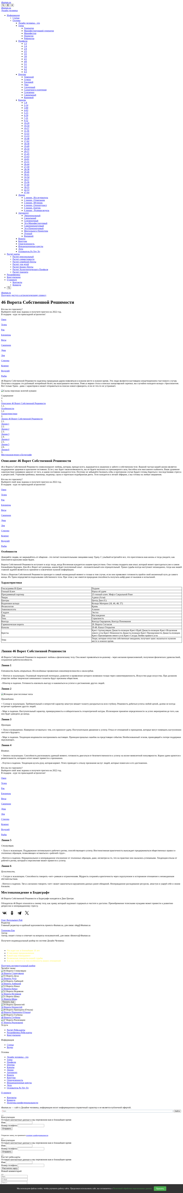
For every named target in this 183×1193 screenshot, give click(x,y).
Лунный (28, 233)
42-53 (26, 190)
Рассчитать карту (10, 1168)
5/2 (25, 66)
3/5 (25, 54)
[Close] (2, 1115)
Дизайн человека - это (29, 23)
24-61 (26, 159)
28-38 (26, 169)
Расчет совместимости (23, 259)
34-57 (26, 179)
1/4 (25, 46)
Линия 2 (5, 429)
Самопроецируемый (34, 226)
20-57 (26, 151)
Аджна (27, 79)
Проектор (28, 36)
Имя (3, 1122)
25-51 (26, 161)
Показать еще (8, 1002)
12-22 (26, 133)
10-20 (26, 123)
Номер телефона (9, 1125)
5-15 (26, 113)
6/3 (25, 72)
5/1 (25, 64)
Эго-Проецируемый (34, 228)
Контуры (22, 241)
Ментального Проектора (36, 231)
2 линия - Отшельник (34, 200)
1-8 (25, 102)
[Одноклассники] (12, 913)
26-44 (26, 164)
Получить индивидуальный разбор (18, 965)
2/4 (25, 48)
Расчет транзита (20, 272)
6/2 (25, 69)
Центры (22, 74)
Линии (21, 195)
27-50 (26, 167)
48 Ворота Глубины (10, 1017)
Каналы (22, 100)
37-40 (26, 185)
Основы (16, 20)
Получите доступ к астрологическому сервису (23, 295)
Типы (21, 25)
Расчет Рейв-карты (16, 1030)
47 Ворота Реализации (12, 1022)
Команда (17, 285)
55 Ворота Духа (8, 978)
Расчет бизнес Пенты (23, 267)
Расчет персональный (23, 256)
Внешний (28, 236)
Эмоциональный (32, 215)
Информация (13, 15)
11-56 (26, 131)
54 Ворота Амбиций (11, 983)
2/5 (25, 51)
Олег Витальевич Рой (11, 920)
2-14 (26, 105)
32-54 (26, 177)
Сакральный (30, 95)
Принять (160, 1188)
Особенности (7, 408)
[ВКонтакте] (4, 913)
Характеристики (9, 413)
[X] (26, 913)
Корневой (29, 97)
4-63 (26, 110)
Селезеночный (31, 220)
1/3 (25, 43)
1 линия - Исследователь (36, 197)
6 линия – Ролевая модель (36, 210)
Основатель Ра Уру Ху (29, 251)
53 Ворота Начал (9, 989)
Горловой (28, 82)
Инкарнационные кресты (30, 246)
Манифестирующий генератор (39, 31)
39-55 (26, 187)
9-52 (26, 120)
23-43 (26, 156)
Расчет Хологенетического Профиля (30, 269)
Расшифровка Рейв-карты (19, 1032)
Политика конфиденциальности (22, 1102)
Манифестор (30, 33)
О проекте (12, 279)
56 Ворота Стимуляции (12, 973)
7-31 (26, 118)
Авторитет (23, 213)
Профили (22, 41)
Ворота (21, 238)
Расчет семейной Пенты (24, 262)
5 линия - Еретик (32, 208)
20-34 (26, 149)
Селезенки (29, 92)
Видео (10, 1047)
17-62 (26, 141)
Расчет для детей (21, 264)
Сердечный (29, 87)
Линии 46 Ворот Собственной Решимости (22, 419)
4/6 (25, 61)
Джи (26, 84)
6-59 (26, 115)
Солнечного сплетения (35, 90)
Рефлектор (29, 38)
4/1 (25, 59)
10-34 (26, 125)
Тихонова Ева (8, 930)
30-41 (26, 174)
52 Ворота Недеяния (11, 994)
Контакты (17, 282)
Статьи (16, 18)
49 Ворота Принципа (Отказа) (16, 1012)
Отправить (6, 1129)
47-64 (26, 192)
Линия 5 (5, 444)
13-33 (26, 136)
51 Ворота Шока (9, 999)
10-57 (26, 128)
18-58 (26, 143)
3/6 (25, 56)
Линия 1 (5, 424)
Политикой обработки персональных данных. (132, 1188)
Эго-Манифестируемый (35, 223)
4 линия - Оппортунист (35, 205)
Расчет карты (13, 254)
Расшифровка (13, 274)
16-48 (26, 138)
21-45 (26, 154)
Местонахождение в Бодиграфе (16, 454)
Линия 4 (5, 439)
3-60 (26, 108)
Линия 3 (5, 434)
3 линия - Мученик (33, 202)
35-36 (26, 182)
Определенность (26, 244)
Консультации (14, 277)
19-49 (26, 146)
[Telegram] (19, 913)
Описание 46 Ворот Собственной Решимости (23, 403)
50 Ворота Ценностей (11, 1007)
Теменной (29, 77)
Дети (20, 249)
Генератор (29, 28)
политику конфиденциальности (37, 1135)
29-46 (26, 172)
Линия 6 (5, 449)
